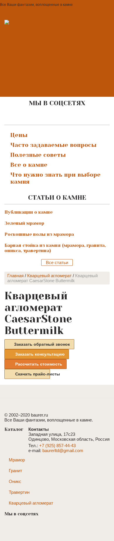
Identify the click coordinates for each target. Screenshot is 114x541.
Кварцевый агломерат (49, 275)
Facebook (43, 116)
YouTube (67, 116)
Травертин (19, 492)
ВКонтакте (31, 116)
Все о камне (28, 164)
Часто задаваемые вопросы (53, 145)
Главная (15, 275)
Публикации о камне (28, 212)
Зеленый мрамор (24, 223)
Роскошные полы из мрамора (39, 234)
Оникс (15, 481)
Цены (18, 135)
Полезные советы (38, 155)
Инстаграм (55, 116)
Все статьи (57, 262)
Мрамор (17, 459)
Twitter (80, 116)
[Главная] (31, 46)
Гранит (15, 470)
